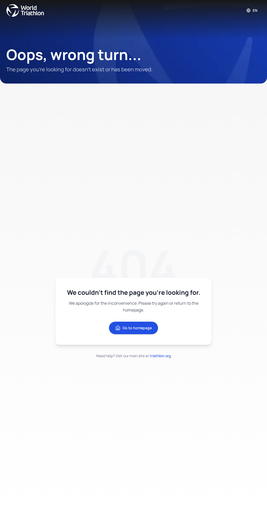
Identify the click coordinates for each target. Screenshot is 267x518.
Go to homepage (137, 327)
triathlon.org (160, 355)
